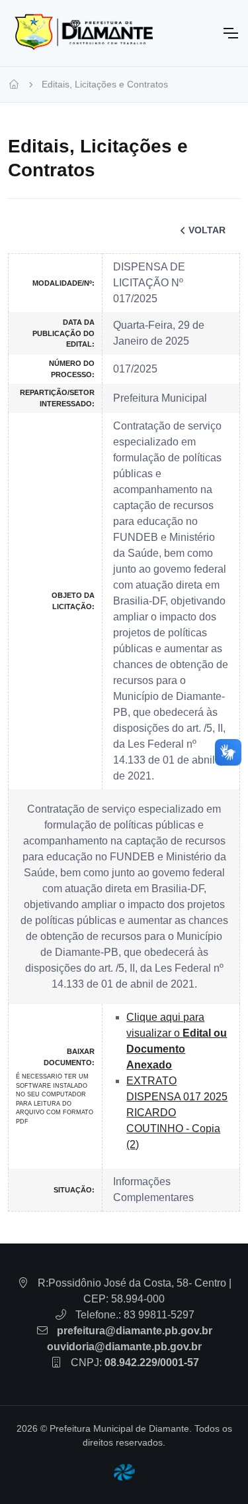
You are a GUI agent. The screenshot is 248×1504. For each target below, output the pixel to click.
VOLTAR (207, 230)
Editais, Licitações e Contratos (105, 84)
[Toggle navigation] (230, 33)
